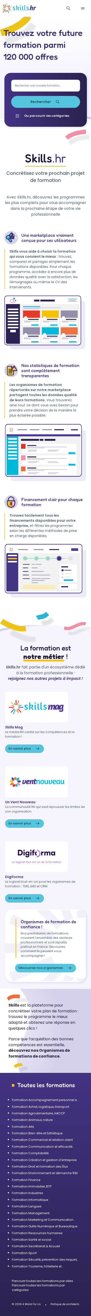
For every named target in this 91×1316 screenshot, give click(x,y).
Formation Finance (26, 1180)
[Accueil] (19, 8)
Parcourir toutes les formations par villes (42, 1281)
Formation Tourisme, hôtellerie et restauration (37, 1266)
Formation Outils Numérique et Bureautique (44, 1226)
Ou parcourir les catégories (46, 116)
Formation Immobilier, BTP (31, 1186)
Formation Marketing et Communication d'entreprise (42, 1220)
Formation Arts (23, 1127)
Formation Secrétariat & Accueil (36, 1246)
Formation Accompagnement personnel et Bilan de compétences (45, 1100)
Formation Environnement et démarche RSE (45, 1173)
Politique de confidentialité (67, 1304)
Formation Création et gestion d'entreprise (44, 1160)
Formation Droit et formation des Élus (40, 1166)
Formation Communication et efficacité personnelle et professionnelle (42, 1147)
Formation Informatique (30, 1200)
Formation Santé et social (31, 1240)
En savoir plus (19, 748)
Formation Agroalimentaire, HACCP (38, 1113)
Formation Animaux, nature (32, 1120)
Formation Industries (27, 1193)
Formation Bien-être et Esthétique (37, 1133)
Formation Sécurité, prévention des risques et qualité (44, 1259)
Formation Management (31, 1213)
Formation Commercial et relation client (42, 1140)
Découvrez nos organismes (40, 968)
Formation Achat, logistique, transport (40, 1107)
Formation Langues (26, 1206)
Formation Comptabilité (30, 1153)
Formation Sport (24, 1253)
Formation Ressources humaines (37, 1233)
